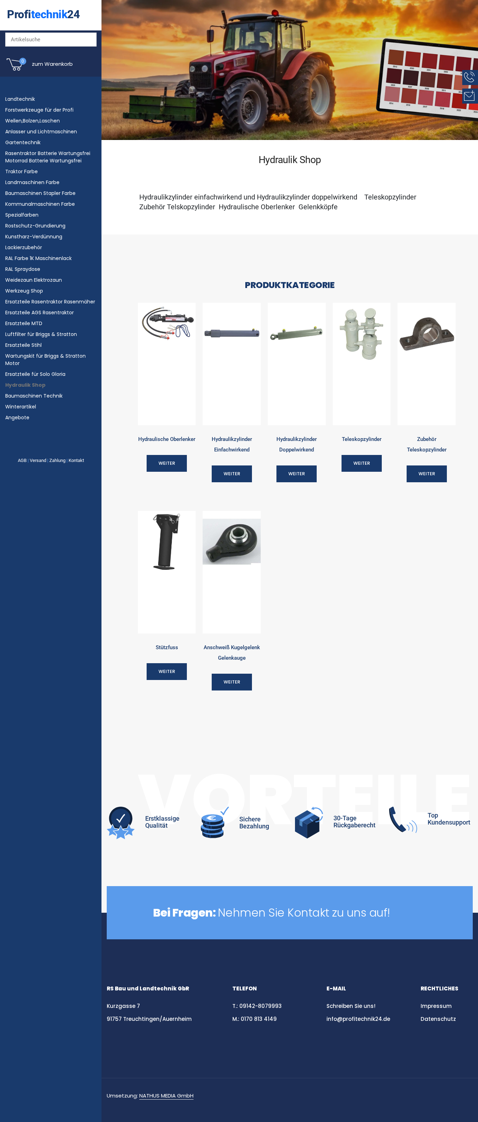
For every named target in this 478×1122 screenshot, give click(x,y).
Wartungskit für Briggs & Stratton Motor (45, 359)
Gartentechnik (23, 142)
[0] (14, 69)
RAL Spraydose (22, 269)
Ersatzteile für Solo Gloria (35, 374)
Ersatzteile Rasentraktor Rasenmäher (50, 301)
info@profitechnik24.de (358, 1019)
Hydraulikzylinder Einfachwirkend (232, 444)
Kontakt (76, 460)
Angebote (17, 417)
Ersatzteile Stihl (23, 345)
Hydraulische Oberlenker (166, 439)
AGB (22, 460)
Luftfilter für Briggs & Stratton (41, 334)
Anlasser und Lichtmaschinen (41, 131)
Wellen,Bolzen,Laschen (32, 120)
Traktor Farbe (21, 171)
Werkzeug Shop (24, 290)
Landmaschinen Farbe (32, 182)
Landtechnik (20, 99)
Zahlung (57, 460)
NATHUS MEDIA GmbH (166, 1095)
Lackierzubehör (23, 247)
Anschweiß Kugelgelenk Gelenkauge (232, 652)
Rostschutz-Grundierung (35, 225)
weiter (167, 463)
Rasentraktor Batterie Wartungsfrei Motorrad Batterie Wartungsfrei (47, 157)
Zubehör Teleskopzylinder (427, 444)
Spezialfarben (21, 214)
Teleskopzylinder (361, 439)
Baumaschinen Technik (34, 395)
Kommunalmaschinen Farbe (40, 204)
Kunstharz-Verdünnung (33, 236)
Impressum (436, 1006)
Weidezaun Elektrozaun (33, 279)
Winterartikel (20, 406)
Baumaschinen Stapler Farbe (40, 193)
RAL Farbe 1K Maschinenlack (38, 258)
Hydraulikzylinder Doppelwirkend (296, 444)
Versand (38, 460)
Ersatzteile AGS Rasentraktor (39, 312)
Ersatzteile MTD (23, 323)
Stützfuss (167, 647)
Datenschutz (439, 1019)
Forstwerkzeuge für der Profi (39, 109)
